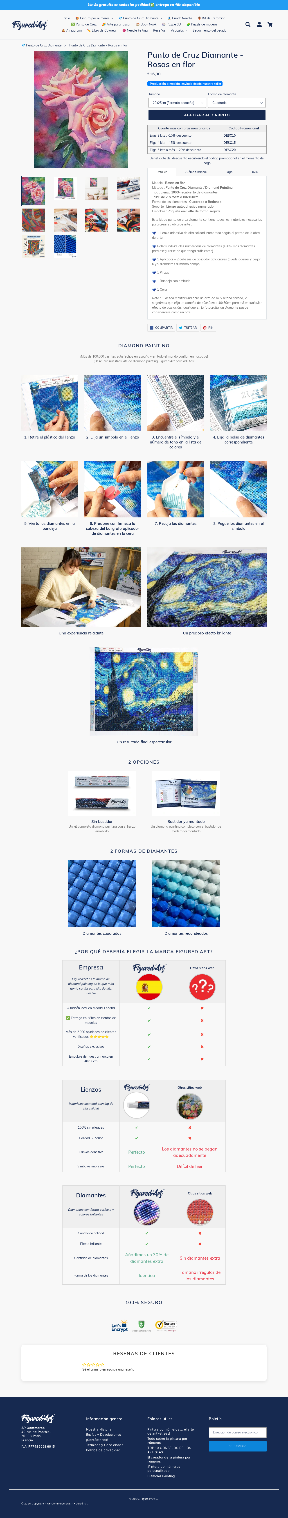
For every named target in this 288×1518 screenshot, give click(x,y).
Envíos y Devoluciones (103, 1434)
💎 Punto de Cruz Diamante (41, 45)
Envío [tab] (254, 172)
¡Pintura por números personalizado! (163, 1468)
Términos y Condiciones (105, 1445)
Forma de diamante (222, 94)
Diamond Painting (161, 1476)
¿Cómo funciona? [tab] (196, 172)
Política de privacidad (103, 1450)
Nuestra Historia (99, 1429)
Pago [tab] (228, 172)
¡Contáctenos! (97, 1440)
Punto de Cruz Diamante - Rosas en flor (98, 45)
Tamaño (154, 94)
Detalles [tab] (162, 172)
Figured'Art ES (150, 1498)
